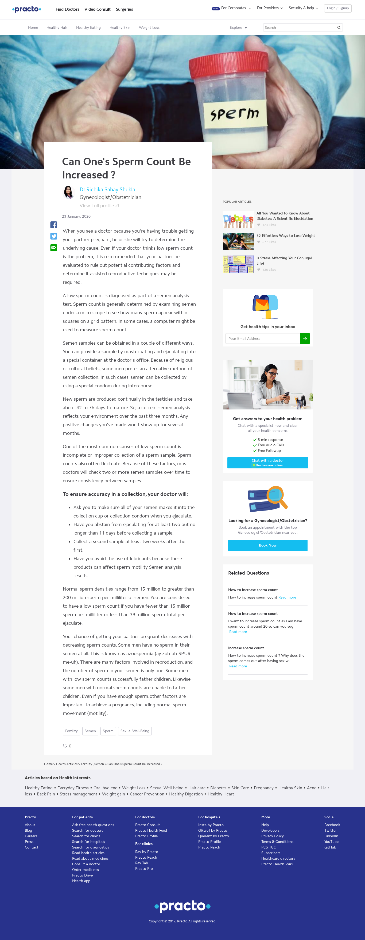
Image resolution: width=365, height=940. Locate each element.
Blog (28, 830)
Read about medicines (90, 858)
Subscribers (270, 853)
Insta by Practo (211, 825)
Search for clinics (86, 836)
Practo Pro (144, 868)
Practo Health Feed (151, 830)
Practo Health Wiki (277, 864)
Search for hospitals (88, 841)
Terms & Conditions (277, 841)
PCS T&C (268, 847)
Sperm (108, 731)
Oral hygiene (105, 787)
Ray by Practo (146, 852)
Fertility (71, 731)
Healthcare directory (278, 858)
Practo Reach (146, 857)
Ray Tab (141, 863)
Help (265, 825)
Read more (286, 597)
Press (29, 841)
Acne (311, 787)
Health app (81, 881)
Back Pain (46, 793)
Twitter (330, 830)
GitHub (330, 847)
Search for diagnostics (90, 847)
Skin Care (240, 787)
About (30, 825)
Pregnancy (264, 787)
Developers (270, 830)
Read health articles (88, 853)
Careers (31, 836)
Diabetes (218, 787)
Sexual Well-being (135, 731)
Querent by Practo (213, 836)
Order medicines (85, 869)
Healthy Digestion (186, 793)
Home (33, 27)
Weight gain (113, 793)
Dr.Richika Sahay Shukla (107, 189)
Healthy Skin (290, 787)
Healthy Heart (221, 793)
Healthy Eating (39, 787)
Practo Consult (147, 825)
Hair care (196, 787)
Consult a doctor (86, 864)
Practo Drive (82, 875)
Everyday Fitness (73, 787)
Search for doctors (87, 830)
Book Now (268, 545)
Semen (90, 731)
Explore (236, 27)
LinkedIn (331, 836)
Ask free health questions (93, 825)
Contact (31, 847)
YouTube (331, 841)
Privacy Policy (272, 836)
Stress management (78, 793)
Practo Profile (146, 836)
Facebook (332, 825)
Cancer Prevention (147, 793)
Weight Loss (133, 787)
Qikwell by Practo (212, 830)
